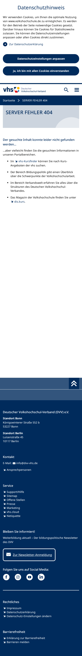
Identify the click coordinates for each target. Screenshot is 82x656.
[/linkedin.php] (42, 577)
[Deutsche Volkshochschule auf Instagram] (18, 577)
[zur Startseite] (23, 89)
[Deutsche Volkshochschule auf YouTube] (30, 577)
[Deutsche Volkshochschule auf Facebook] (7, 577)
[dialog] (41, 42)
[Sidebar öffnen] (76, 89)
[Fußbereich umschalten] (74, 383)
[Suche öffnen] (66, 89)
